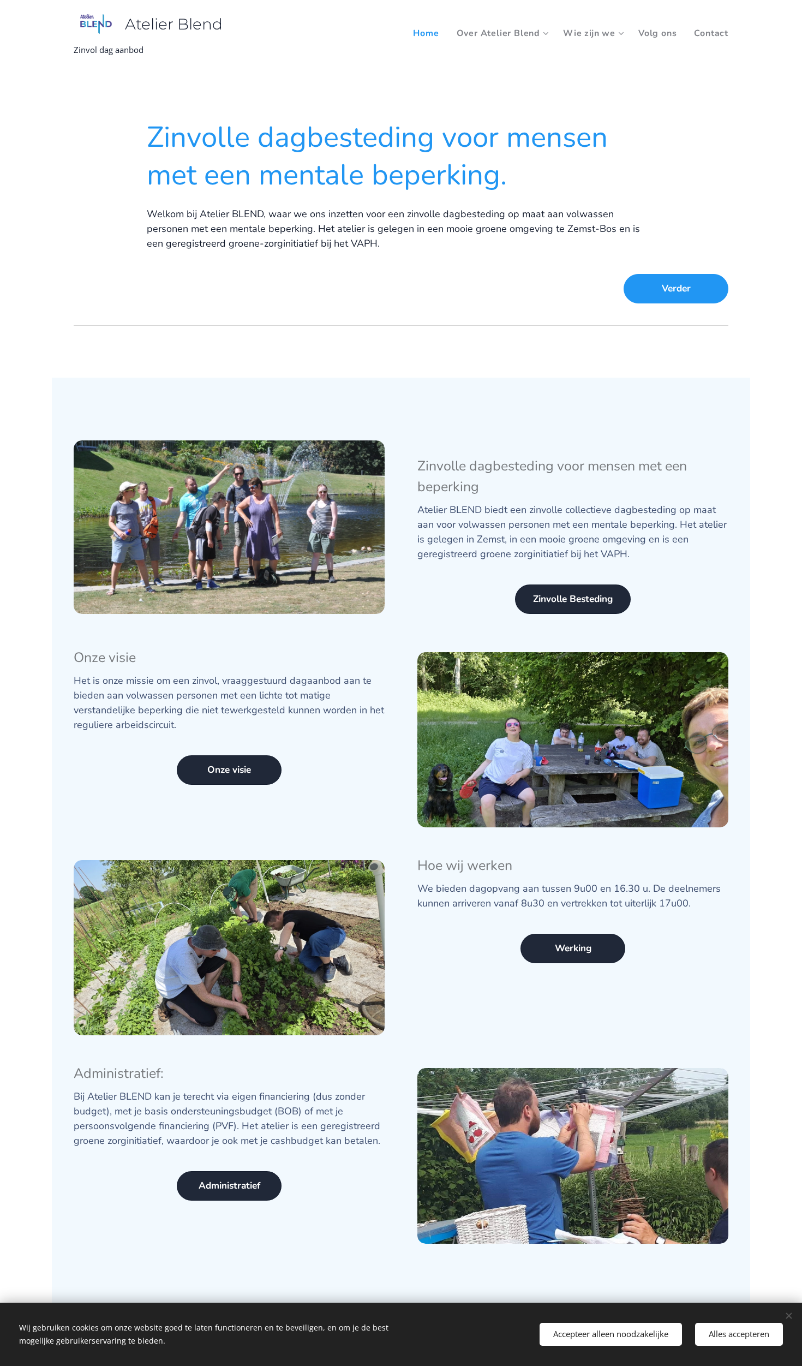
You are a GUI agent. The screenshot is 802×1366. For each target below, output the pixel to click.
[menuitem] (428, 33)
